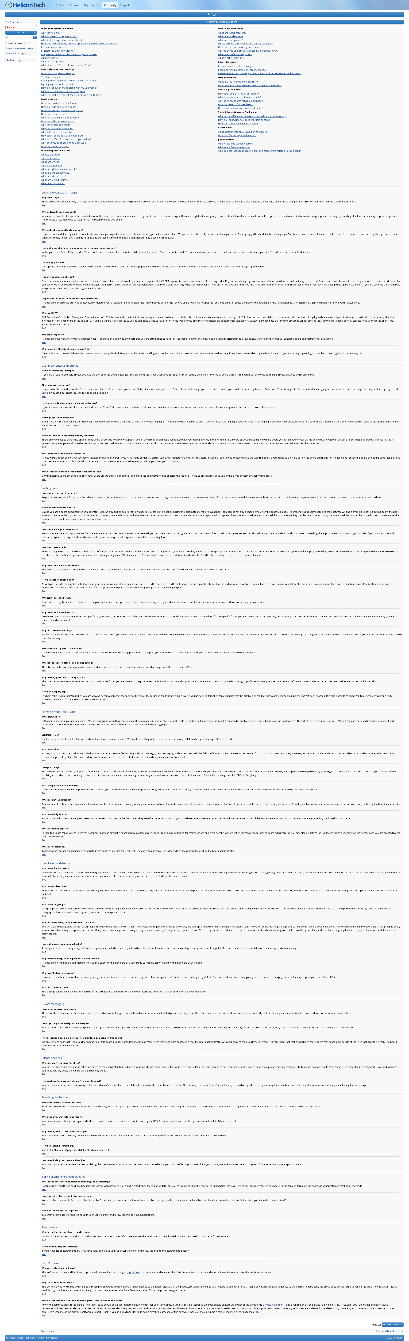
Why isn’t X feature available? (234, 147)
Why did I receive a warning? (56, 131)
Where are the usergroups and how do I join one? (245, 43)
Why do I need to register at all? (59, 36)
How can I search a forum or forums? (238, 93)
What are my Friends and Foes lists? (238, 81)
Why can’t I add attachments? (57, 128)
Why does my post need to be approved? (64, 142)
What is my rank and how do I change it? (63, 91)
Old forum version (48, 1337)
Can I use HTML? (50, 158)
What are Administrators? (232, 32)
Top (44, 205)
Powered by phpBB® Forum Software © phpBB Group (398, 1338)
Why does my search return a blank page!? (241, 100)
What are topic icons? (53, 183)
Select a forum (394, 1324)
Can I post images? (51, 165)
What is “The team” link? (231, 57)
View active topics (17, 53)
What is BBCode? (50, 154)
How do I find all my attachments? (237, 135)
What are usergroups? (230, 40)
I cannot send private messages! (236, 66)
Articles (96, 5)
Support (124, 5)
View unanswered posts (20, 48)
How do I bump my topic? (55, 146)
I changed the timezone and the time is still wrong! (68, 80)
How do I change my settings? (58, 73)
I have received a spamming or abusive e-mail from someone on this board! (259, 73)
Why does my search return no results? (239, 97)
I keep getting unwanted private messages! (242, 69)
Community (110, 5)
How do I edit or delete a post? (58, 106)
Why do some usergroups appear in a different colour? (248, 50)
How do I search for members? (235, 104)
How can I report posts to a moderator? (63, 135)
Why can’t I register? (52, 61)
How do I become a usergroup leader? (239, 47)
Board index (16, 22)
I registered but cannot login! (57, 50)
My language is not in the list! (57, 84)
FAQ (11, 27)
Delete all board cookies (389, 1331)
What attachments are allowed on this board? (243, 131)
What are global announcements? (59, 169)
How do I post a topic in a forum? (59, 103)
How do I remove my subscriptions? (238, 123)
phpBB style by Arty (388, 1338)
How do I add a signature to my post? (62, 110)
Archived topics (15, 60)
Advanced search (16, 43)
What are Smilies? (50, 161)
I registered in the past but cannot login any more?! (69, 54)
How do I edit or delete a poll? (58, 121)
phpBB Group (134, 1272)
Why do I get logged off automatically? (62, 40)
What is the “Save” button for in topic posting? (66, 139)
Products (60, 5)
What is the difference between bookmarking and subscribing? (252, 116)
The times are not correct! (55, 77)
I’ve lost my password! (53, 47)
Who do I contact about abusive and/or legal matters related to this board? (259, 150)
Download (74, 5)
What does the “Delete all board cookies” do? (66, 65)
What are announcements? (55, 172)
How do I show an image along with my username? (69, 87)
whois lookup (272, 1304)
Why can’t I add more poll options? (60, 117)
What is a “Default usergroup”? (235, 54)
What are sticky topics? (53, 176)
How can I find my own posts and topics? (240, 108)
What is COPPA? (50, 57)
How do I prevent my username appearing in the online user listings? (79, 43)
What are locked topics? (54, 179)
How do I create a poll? (54, 114)
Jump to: (376, 1324)
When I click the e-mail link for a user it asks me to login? (71, 94)
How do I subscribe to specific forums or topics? (245, 119)
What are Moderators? (230, 36)
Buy (86, 5)
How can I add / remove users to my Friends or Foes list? (250, 85)
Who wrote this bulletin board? (235, 143)
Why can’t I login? (50, 32)
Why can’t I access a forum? (56, 124)
